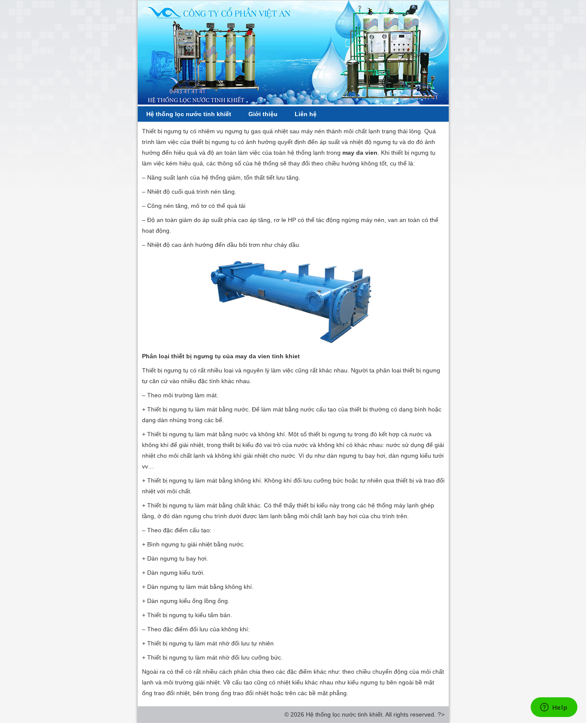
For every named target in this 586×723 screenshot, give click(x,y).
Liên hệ (306, 114)
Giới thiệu (263, 114)
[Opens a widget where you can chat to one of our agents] (553, 708)
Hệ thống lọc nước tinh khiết (188, 114)
